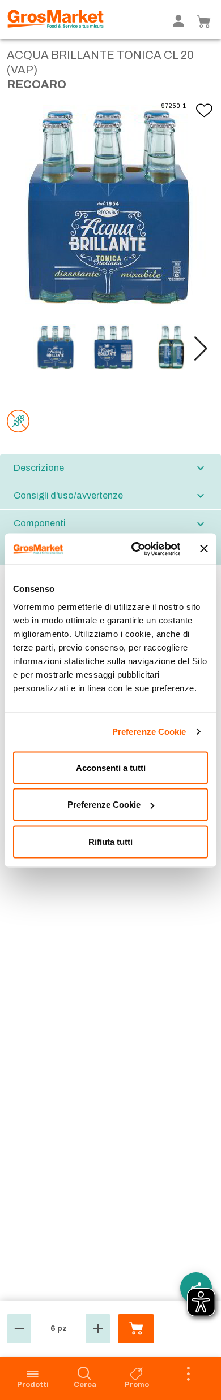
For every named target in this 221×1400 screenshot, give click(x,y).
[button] (201, 348)
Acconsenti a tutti (111, 767)
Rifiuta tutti (110, 841)
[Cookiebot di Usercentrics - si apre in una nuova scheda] (135, 548)
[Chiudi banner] (204, 549)
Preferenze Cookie (149, 731)
